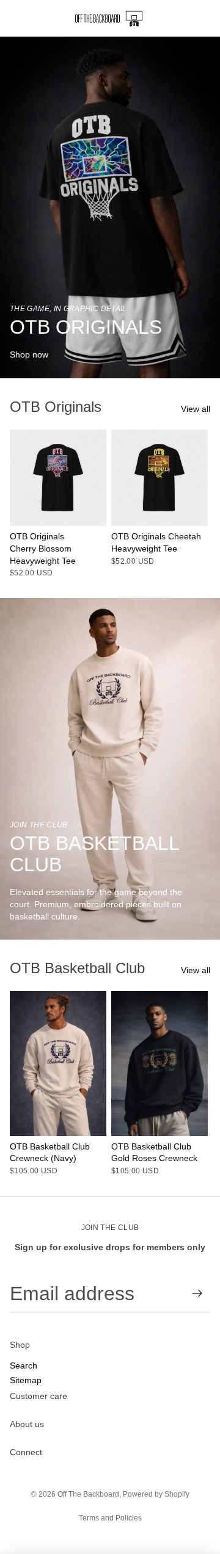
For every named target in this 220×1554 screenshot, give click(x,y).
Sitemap (26, 1379)
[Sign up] (197, 1293)
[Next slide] (196, 503)
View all (195, 409)
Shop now (29, 354)
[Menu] (14, 18)
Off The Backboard (88, 1494)
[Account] (178, 18)
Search (23, 1365)
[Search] (40, 18)
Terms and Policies (110, 1518)
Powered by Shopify (156, 1494)
